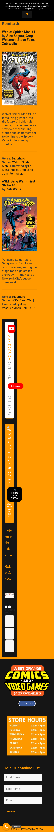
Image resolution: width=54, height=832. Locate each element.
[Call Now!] (6, 826)
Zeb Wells (9, 44)
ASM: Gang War (22, 300)
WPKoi (40, 829)
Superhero (18, 158)
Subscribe (15, 386)
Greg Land (26, 169)
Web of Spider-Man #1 (18, 32)
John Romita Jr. (12, 173)
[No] (50, 10)
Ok (27, 14)
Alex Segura (15, 36)
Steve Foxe (25, 40)
